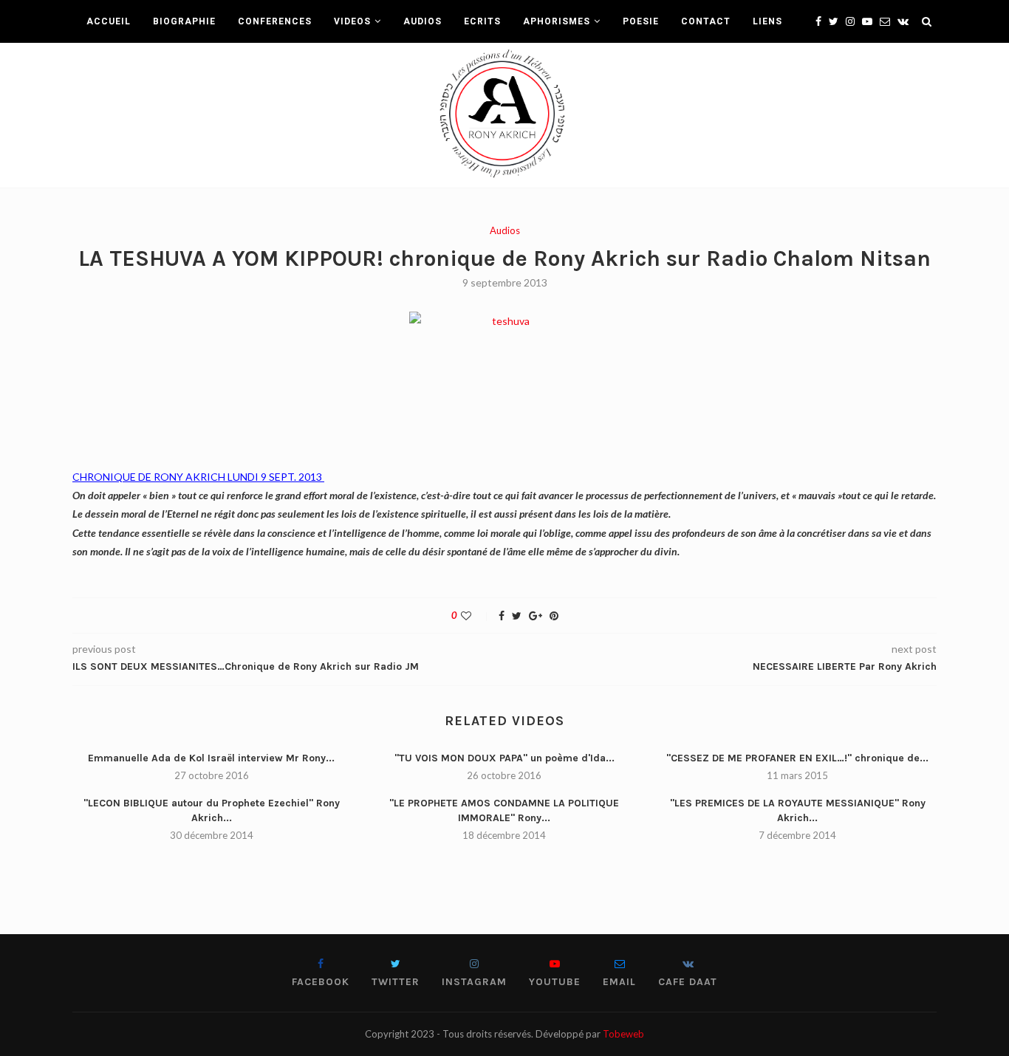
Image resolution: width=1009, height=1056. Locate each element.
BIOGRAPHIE (184, 21)
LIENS (767, 21)
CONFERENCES (275, 21)
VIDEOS (352, 21)
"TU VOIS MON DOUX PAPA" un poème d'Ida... (504, 758)
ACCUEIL (108, 21)
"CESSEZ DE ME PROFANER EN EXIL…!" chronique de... (797, 758)
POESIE (641, 21)
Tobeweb (623, 1034)
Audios (505, 230)
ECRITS (482, 21)
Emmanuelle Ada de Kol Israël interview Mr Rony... (211, 758)
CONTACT (706, 21)
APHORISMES (556, 21)
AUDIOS (422, 21)
